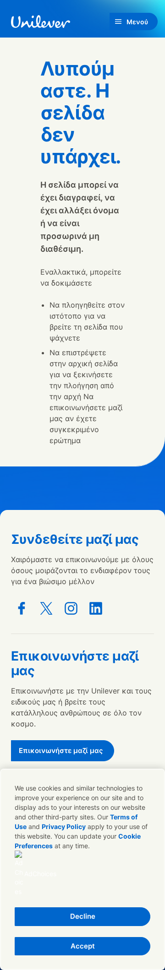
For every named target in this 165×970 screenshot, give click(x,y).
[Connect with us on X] (46, 608)
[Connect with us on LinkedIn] (95, 608)
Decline (82, 916)
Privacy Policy (64, 826)
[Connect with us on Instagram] (71, 608)
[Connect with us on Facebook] (21, 608)
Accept (83, 946)
